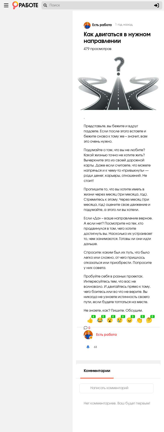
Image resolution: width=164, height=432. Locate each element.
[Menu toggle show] (6, 5)
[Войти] (156, 5)
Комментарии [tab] (97, 371)
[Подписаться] (88, 347)
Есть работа (106, 334)
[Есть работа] (90, 334)
